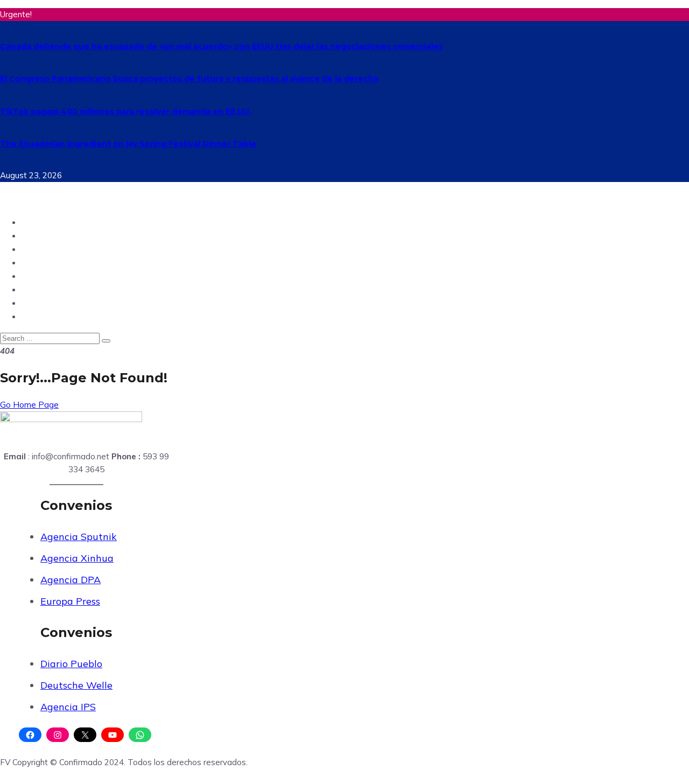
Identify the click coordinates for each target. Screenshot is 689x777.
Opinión (39, 249)
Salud (35, 303)
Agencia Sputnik (78, 536)
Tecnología (47, 262)
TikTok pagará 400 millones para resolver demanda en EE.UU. (125, 111)
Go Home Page (29, 405)
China (35, 316)
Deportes (42, 276)
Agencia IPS (68, 707)
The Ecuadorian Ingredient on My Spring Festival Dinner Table (128, 144)
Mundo (37, 235)
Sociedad (43, 289)
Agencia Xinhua (77, 558)
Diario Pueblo (71, 663)
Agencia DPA (70, 579)
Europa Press (70, 601)
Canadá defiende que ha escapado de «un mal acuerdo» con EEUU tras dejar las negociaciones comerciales (221, 46)
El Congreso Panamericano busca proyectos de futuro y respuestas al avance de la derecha (189, 78)
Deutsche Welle (76, 685)
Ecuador (40, 222)
